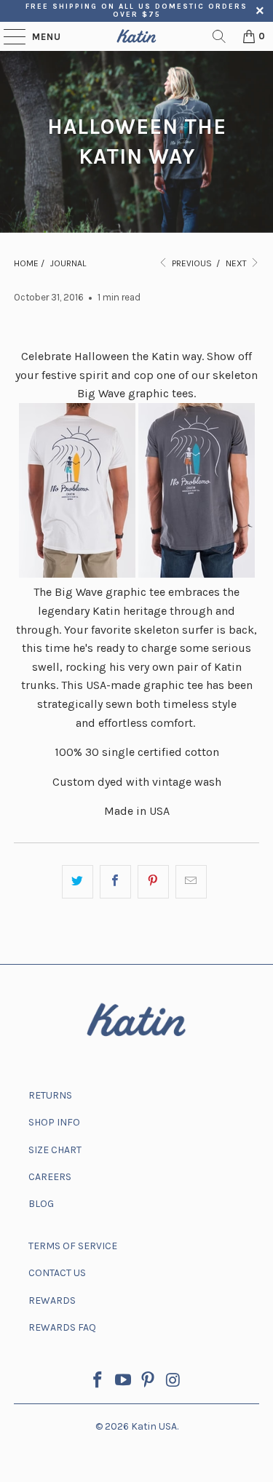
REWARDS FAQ (62, 1327)
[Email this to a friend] (191, 882)
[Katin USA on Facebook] (98, 1382)
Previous (191, 263)
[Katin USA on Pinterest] (148, 1382)
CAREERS (49, 1177)
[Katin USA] (136, 36)
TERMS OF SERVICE (72, 1246)
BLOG (41, 1204)
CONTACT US (57, 1273)
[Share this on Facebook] (115, 882)
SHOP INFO (54, 1122)
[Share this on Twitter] (77, 882)
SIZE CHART (55, 1150)
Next (237, 263)
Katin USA (154, 1426)
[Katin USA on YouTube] (123, 1382)
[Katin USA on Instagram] (174, 1382)
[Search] (219, 36)
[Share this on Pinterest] (153, 882)
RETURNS (50, 1095)
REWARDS (52, 1300)
